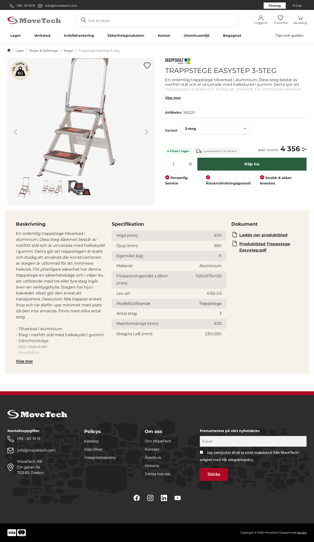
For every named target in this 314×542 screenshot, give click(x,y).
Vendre (302, 532)
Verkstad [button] (42, 35)
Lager (20, 50)
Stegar (68, 50)
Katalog (91, 441)
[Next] (146, 131)
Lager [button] (15, 35)
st (190, 163)
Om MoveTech (158, 441)
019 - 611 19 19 (25, 5)
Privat (297, 5)
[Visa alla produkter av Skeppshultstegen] (177, 61)
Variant (171, 130)
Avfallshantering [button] (79, 35)
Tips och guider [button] (289, 35)
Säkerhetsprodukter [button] (125, 35)
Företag (275, 5)
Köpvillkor (93, 449)
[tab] (24, 187)
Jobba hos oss (157, 473)
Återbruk (153, 457)
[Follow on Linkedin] (164, 498)
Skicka (214, 474)
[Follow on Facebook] (136, 498)
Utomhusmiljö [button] (196, 35)
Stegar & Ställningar (43, 50)
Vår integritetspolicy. (237, 460)
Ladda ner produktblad (263, 235)
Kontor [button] (164, 35)
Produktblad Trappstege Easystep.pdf (264, 247)
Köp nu (251, 164)
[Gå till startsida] (8, 51)
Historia (152, 465)
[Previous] (15, 131)
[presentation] (25, 188)
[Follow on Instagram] (150, 498)
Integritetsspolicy (100, 457)
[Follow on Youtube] (177, 498)
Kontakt (152, 449)
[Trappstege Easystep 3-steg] (81, 131)
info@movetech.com (61, 5)
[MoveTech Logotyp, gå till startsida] (34, 20)
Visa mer (173, 98)
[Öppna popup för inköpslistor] (147, 66)
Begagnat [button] (232, 35)
